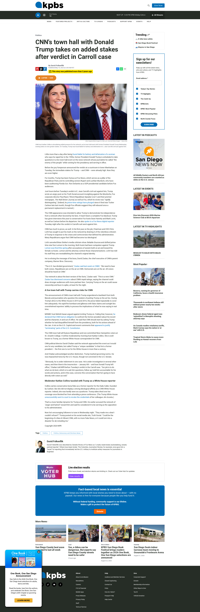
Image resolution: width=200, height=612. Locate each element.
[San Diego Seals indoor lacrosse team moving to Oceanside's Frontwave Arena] (149, 533)
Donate (100, 511)
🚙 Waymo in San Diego (145, 47)
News (49, 21)
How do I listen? (110, 592)
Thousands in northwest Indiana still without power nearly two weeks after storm (148, 304)
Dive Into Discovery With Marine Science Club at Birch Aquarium (146, 216)
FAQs (106, 588)
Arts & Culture (83, 21)
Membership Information (142, 584)
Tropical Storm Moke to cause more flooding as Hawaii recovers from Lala (148, 339)
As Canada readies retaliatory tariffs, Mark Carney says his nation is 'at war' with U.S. (148, 328)
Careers (78, 584)
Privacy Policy (80, 599)
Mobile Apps (80, 592)
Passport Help (109, 596)
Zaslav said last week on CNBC (87, 266)
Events (139, 21)
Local (69, 544)
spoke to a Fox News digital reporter (99, 221)
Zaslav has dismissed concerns (58, 279)
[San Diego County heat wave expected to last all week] (50, 533)
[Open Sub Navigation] (53, 21)
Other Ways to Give (140, 588)
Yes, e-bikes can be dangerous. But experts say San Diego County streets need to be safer (82, 551)
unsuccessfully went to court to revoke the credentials (67, 397)
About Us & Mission (82, 577)
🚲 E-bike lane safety (144, 39)
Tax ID (136, 592)
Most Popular (140, 264)
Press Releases (81, 596)
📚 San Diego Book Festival (147, 43)
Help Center (108, 599)
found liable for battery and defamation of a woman (94, 154)
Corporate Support (140, 577)
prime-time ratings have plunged (80, 202)
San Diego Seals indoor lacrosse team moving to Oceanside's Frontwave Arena (149, 550)
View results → (75, 476)
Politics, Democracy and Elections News (67, 433)
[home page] (49, 5)
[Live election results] (50, 472)
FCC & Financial (81, 588)
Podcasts (111, 21)
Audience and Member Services (115, 577)
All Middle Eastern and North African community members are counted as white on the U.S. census (148, 177)
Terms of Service (81, 607)
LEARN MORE (23, 600)
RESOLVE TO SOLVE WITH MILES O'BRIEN (147, 254)
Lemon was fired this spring (56, 248)
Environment (39, 544)
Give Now (158, 5)
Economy (136, 544)
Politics (38, 35)
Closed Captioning (110, 581)
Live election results (79, 467)
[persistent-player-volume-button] (44, 15)
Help (149, 21)
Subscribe (149, 124)
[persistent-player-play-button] (38, 15)
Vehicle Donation (139, 596)
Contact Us (108, 584)
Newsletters (80, 581)
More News (41, 521)
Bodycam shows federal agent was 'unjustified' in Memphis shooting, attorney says (147, 316)
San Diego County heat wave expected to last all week (49, 548)
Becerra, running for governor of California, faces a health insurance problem (148, 293)
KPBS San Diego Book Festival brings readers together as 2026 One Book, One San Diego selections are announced (116, 552)
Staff (77, 603)
